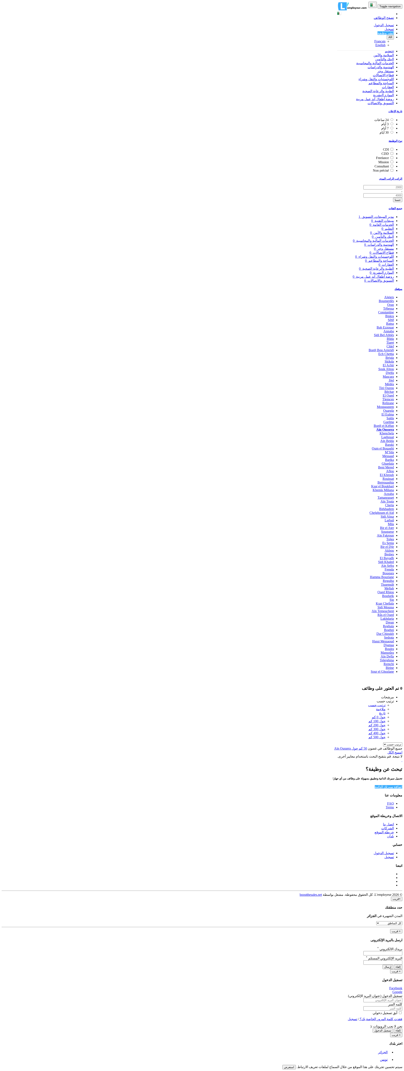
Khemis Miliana (383, 490)
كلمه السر (395, 1004)
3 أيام (385, 124)
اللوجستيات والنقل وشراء (376, 79)
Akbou (389, 550)
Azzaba (389, 494)
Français (379, 41)
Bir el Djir (387, 547)
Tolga (390, 539)
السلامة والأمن (383, 55)
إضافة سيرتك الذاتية (388, 787)
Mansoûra (387, 652)
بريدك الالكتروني (389, 949)
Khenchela (387, 433)
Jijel (391, 380)
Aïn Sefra (387, 565)
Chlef (390, 346)
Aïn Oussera (385, 429)
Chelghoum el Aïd (381, 512)
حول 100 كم (376, 721)
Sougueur (387, 531)
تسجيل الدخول (384, 25)
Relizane (388, 403)
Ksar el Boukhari (382, 486)
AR (390, 37)
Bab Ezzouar (385, 327)
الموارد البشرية (383, 95)
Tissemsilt (387, 584)
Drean (390, 622)
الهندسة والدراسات (381, 67)
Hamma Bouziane (382, 577)
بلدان (390, 836)
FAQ (390, 803)
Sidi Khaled (386, 562)
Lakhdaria (387, 618)
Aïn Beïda (387, 441)
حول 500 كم (376, 737)
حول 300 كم (376, 729)
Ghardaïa (388, 463)
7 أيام (385, 128)
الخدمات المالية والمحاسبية (375, 63)
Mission (383, 162)
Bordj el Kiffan (384, 426)
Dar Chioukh (385, 633)
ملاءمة (380, 709)
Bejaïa (389, 357)
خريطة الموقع (384, 832)
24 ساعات (381, 120)
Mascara (388, 376)
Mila (391, 524)
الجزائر (383, 1052)
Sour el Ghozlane (382, 671)
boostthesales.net (311, 894)
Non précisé (381, 170)
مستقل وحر (385, 71)
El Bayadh (387, 558)
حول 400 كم (376, 733)
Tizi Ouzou (386, 388)
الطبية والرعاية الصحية (378, 91)
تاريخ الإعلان (395, 111)
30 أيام (384, 132)
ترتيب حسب (376, 705)
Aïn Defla (387, 656)
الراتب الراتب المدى (390, 178)
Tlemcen (388, 399)
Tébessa (388, 308)
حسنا (398, 199)
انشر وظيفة (385, 33)
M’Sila (389, 452)
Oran (390, 305)
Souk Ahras (386, 369)
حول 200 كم (376, 725)
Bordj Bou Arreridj (381, 350)
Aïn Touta (387, 501)
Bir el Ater (387, 528)
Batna (390, 323)
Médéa (389, 384)
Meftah (389, 588)
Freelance (382, 158)
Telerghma (387, 660)
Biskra (389, 316)
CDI (386, 149)
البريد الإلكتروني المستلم (384, 958)
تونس (384, 1059)
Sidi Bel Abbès (384, 335)
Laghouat (387, 437)
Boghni (389, 630)
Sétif (391, 320)
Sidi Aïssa (387, 516)
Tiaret (390, 342)
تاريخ (382, 713)
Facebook (395, 988)
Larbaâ (389, 520)
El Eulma (387, 414)
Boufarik (388, 596)
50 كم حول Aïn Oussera (350, 748)
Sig (391, 599)
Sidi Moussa (385, 607)
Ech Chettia (386, 354)
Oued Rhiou (385, 592)
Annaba (388, 331)
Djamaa (389, 645)
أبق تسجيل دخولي (385, 1013)
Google (397, 992)
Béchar (389, 391)
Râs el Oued (385, 615)
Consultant (382, 166)
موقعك (398, 289)
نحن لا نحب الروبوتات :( (386, 1026)
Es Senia (388, 543)
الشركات (387, 828)
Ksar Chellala (385, 603)
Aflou (390, 471)
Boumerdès (386, 301)
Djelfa (390, 373)
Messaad (388, 456)
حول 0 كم (378, 717)
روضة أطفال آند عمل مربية (375, 99)
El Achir (388, 365)
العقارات (388, 87)
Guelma (388, 422)
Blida (390, 339)
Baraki (389, 444)
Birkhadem (386, 509)
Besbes (389, 554)
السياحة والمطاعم (381, 83)
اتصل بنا (388, 824)
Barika (389, 460)
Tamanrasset (385, 497)
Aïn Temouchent (383, 611)
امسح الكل (394, 752)
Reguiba (388, 581)
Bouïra (389, 649)
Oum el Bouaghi (383, 448)
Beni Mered (386, 467)
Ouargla (388, 410)
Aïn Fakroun (385, 535)
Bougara (388, 573)
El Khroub (387, 475)
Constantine (386, 312)
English (380, 45)
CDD (385, 153)
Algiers (389, 297)
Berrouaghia (385, 482)
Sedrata (389, 637)
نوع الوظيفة (395, 140)
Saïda (390, 418)
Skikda (389, 361)
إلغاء (398, 966)
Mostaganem (385, 407)
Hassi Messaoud (383, 641)
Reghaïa (388, 626)
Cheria (389, 505)
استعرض (289, 1067)
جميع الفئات (395, 208)
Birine (390, 668)
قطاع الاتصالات (383, 75)
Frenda (389, 569)
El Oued (388, 395)
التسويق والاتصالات (381, 103)
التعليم (389, 51)
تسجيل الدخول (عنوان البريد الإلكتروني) (375, 996)
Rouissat (388, 478)
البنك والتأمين (384, 59)
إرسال (387, 966)
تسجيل (389, 29)
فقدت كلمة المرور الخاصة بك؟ (380, 1019)
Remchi (389, 664)
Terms (390, 807)
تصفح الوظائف (384, 18)
